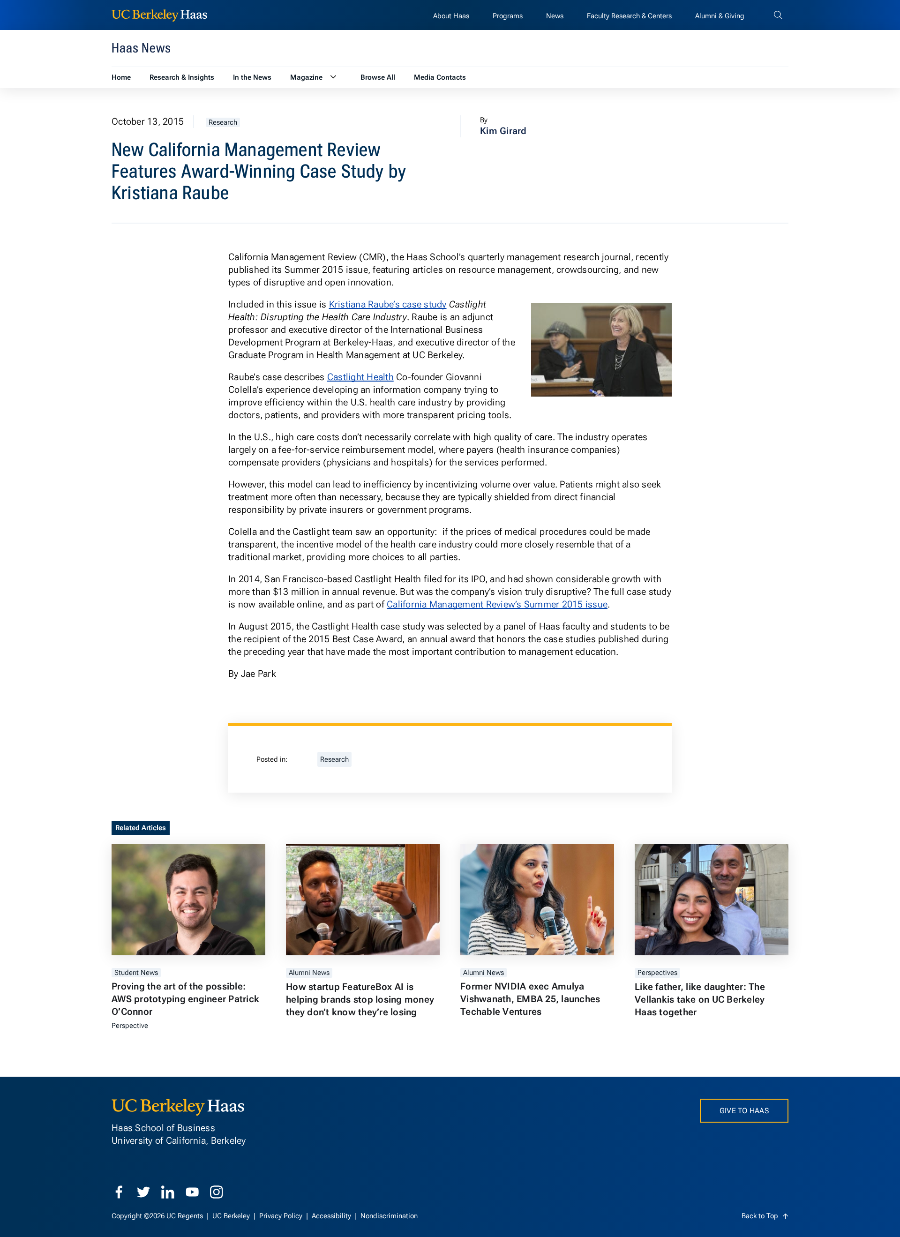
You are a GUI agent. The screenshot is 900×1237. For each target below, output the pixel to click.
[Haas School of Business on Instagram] (216, 1192)
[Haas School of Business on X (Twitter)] (143, 1192)
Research (223, 122)
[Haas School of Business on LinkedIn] (167, 1192)
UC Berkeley (232, 1216)
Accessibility (332, 1216)
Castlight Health (360, 376)
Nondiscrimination (389, 1216)
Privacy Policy (281, 1216)
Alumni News (309, 972)
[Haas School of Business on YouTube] (192, 1192)
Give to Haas (744, 1110)
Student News (136, 972)
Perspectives (657, 972)
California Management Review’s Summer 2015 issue (497, 604)
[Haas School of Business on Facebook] (119, 1192)
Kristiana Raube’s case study (388, 304)
